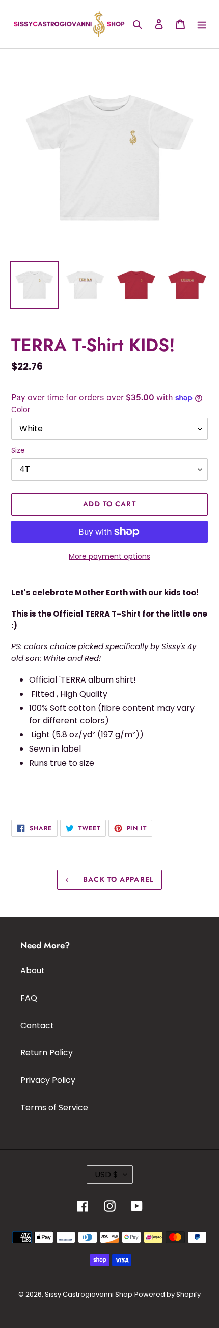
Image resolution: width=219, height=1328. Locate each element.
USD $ (106, 1174)
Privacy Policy (47, 1080)
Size (18, 450)
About (32, 970)
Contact (37, 1025)
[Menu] (201, 24)
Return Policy (46, 1053)
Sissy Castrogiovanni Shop (88, 1294)
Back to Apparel (117, 879)
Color (20, 409)
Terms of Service (54, 1107)
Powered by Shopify (167, 1294)
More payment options (109, 556)
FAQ (28, 998)
